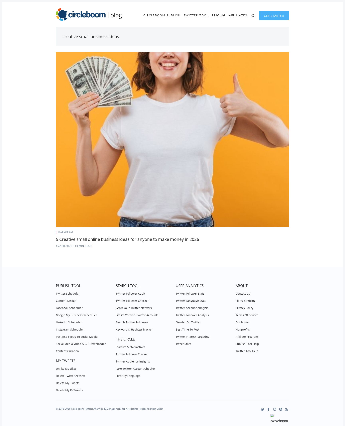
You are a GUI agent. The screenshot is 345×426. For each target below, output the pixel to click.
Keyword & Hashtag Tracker (134, 329)
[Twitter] (262, 409)
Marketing (65, 232)
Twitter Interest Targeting (192, 337)
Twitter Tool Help (247, 351)
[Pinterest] (280, 409)
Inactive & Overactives (130, 347)
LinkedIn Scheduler (69, 322)
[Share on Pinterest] (288, 233)
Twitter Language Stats (191, 301)
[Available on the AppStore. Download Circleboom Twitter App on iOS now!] (280, 419)
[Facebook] (268, 409)
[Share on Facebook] (278, 233)
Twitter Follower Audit (130, 293)
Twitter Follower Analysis (192, 315)
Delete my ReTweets (69, 390)
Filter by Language (128, 376)
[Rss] (286, 409)
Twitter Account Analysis (192, 308)
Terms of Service (247, 315)
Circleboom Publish (161, 15)
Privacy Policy (244, 308)
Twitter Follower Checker (132, 301)
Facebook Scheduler (69, 308)
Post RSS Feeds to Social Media (77, 337)
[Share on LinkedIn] (283, 233)
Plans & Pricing (246, 301)
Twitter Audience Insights (133, 361)
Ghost (160, 408)
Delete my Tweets (67, 383)
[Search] (253, 15)
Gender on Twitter (188, 322)
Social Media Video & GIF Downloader (81, 344)
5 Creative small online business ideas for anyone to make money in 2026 (127, 239)
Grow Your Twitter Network (134, 308)
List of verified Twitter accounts (137, 315)
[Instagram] (274, 409)
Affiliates (238, 15)
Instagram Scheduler (70, 329)
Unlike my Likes (66, 368)
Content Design (66, 301)
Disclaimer (243, 322)
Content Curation (67, 351)
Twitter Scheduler (68, 293)
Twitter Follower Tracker (132, 354)
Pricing (219, 15)
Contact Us (243, 293)
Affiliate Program (247, 337)
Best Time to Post (187, 329)
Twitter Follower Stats (190, 293)
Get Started (274, 16)
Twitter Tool (196, 15)
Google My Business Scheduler (76, 315)
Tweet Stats (183, 344)
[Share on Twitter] (273, 233)
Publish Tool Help (247, 344)
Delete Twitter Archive (70, 376)
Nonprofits (243, 329)
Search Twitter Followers (132, 322)
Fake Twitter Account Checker (135, 368)
